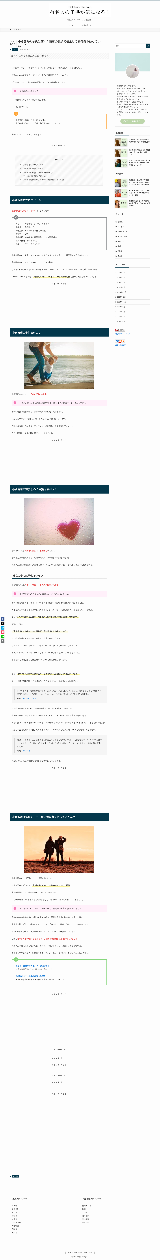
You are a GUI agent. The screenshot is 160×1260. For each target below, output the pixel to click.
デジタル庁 (16, 1212)
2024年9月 (121, 307)
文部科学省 (16, 1223)
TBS (84, 1209)
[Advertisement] (59, 301)
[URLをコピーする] (2, 641)
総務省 (14, 1216)
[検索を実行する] (148, 46)
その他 (120, 222)
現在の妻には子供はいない (37, 176)
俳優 (119, 246)
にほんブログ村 (120, 345)
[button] (2, 619)
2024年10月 (121, 302)
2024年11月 (121, 297)
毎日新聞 (85, 1223)
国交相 (14, 1233)
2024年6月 (121, 321)
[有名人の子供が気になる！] (80, 10)
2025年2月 (121, 282)
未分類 (120, 256)
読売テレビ (86, 1206)
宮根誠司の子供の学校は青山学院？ (31, 976)
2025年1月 (121, 287)
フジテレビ (86, 1212)
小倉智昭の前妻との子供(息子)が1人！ (39, 173)
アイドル (121, 227)
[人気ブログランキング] (120, 331)
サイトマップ (88, 1253)
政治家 (120, 251)
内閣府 (14, 1229)
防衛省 (14, 1219)
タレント (15, 49)
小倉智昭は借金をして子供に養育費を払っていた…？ (45, 180)
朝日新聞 (85, 1216)
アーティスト (122, 231)
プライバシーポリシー (74, 1253)
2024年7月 (121, 317)
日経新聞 (85, 1219)
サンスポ (26, 751)
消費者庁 (15, 1209)
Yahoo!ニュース (29, 698)
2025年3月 (121, 277)
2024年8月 (121, 312)
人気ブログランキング (122, 334)
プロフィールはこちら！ (132, 121)
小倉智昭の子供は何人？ (33, 169)
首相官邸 (15, 1226)
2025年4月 (121, 273)
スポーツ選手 (122, 236)
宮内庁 (14, 1206)
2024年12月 (121, 292)
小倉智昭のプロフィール (33, 165)
